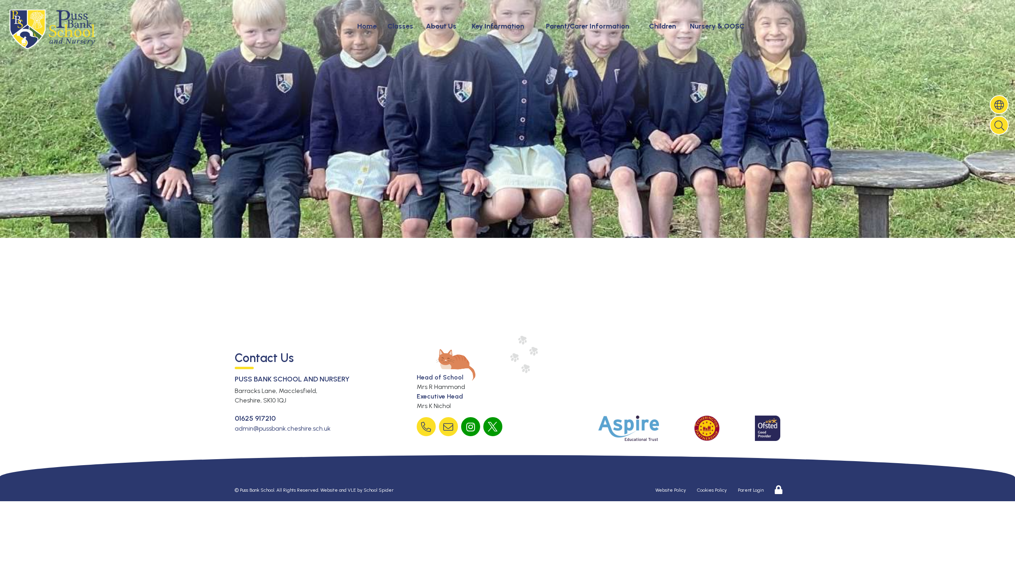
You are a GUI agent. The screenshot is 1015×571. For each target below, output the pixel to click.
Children (662, 26)
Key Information (498, 26)
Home (367, 26)
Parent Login (751, 490)
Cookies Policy (712, 490)
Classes (400, 26)
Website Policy (670, 490)
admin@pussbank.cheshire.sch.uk (283, 428)
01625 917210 (255, 418)
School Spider (379, 490)
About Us (441, 26)
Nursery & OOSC (717, 26)
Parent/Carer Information (587, 26)
